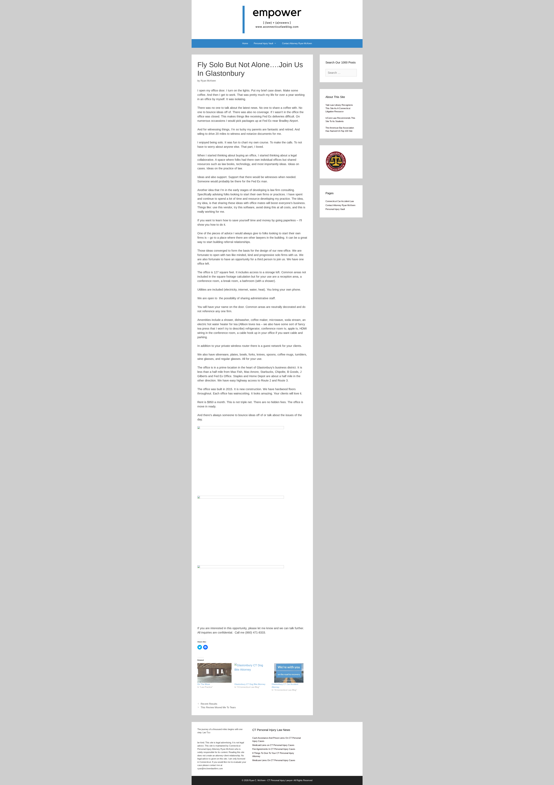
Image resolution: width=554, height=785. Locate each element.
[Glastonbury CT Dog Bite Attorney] (251, 673)
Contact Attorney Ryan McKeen (297, 43)
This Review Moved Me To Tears (218, 707)
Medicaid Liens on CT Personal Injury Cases (273, 745)
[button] (335, 161)
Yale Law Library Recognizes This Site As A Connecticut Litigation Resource (339, 108)
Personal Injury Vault (263, 43)
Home (245, 43)
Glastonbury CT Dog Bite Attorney (249, 684)
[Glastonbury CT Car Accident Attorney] (289, 673)
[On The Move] (214, 673)
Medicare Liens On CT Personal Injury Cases (273, 760)
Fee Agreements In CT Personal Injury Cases (273, 749)
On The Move (203, 684)
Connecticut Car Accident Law (339, 201)
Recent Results (209, 703)
